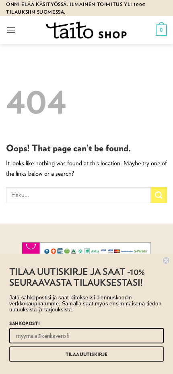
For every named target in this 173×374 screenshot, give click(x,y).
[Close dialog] (166, 260)
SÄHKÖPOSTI (24, 322)
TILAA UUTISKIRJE (86, 354)
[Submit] (159, 195)
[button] (11, 30)
